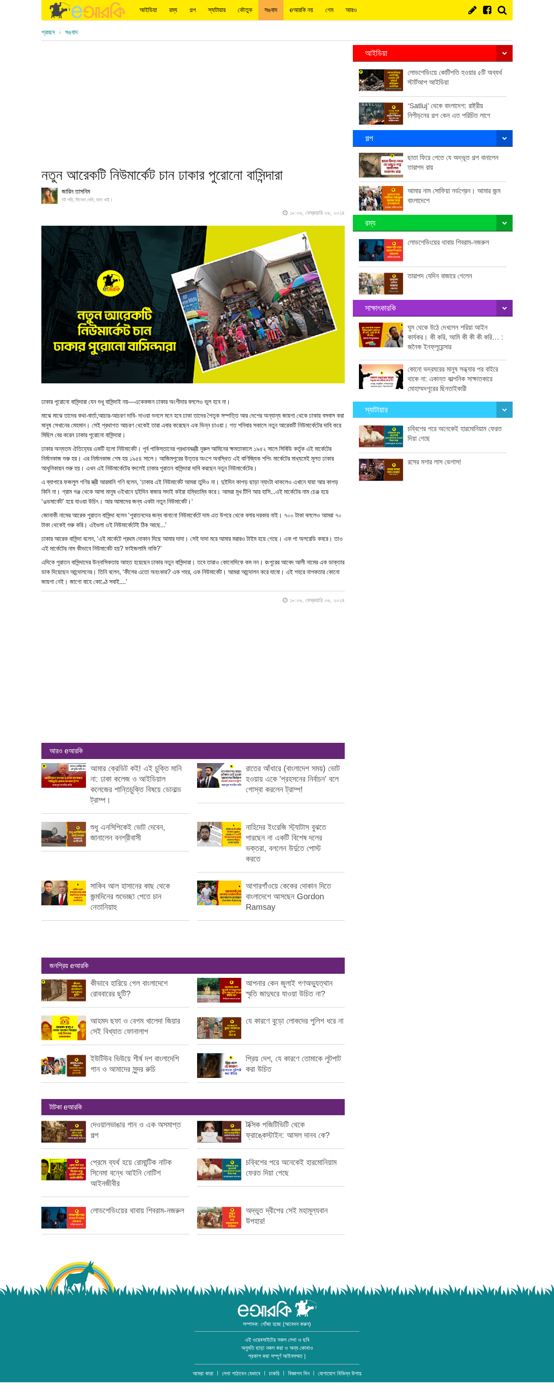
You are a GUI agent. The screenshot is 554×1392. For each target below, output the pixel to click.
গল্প (192, 9)
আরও (351, 9)
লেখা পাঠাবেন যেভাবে (241, 1373)
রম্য (173, 9)
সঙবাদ (270, 9)
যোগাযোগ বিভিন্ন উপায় (339, 1373)
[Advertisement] (193, 101)
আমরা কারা (203, 1373)
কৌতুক (245, 9)
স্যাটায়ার (216, 9)
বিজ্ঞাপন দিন (298, 1373)
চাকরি (274, 1373)
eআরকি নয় (301, 9)
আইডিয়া (148, 9)
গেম (329, 9)
